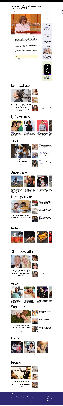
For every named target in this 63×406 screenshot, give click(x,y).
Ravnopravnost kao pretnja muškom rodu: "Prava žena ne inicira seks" (47, 78)
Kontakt (32, 401)
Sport (11, 397)
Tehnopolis (22, 397)
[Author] (47, 69)
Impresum (32, 397)
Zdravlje (17, 396)
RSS (31, 400)
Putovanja (17, 397)
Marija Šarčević (46, 75)
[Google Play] (49, 398)
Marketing (32, 396)
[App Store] (49, 400)
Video (27, 396)
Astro (37, 299)
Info (11, 396)
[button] (51, 126)
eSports (22, 396)
